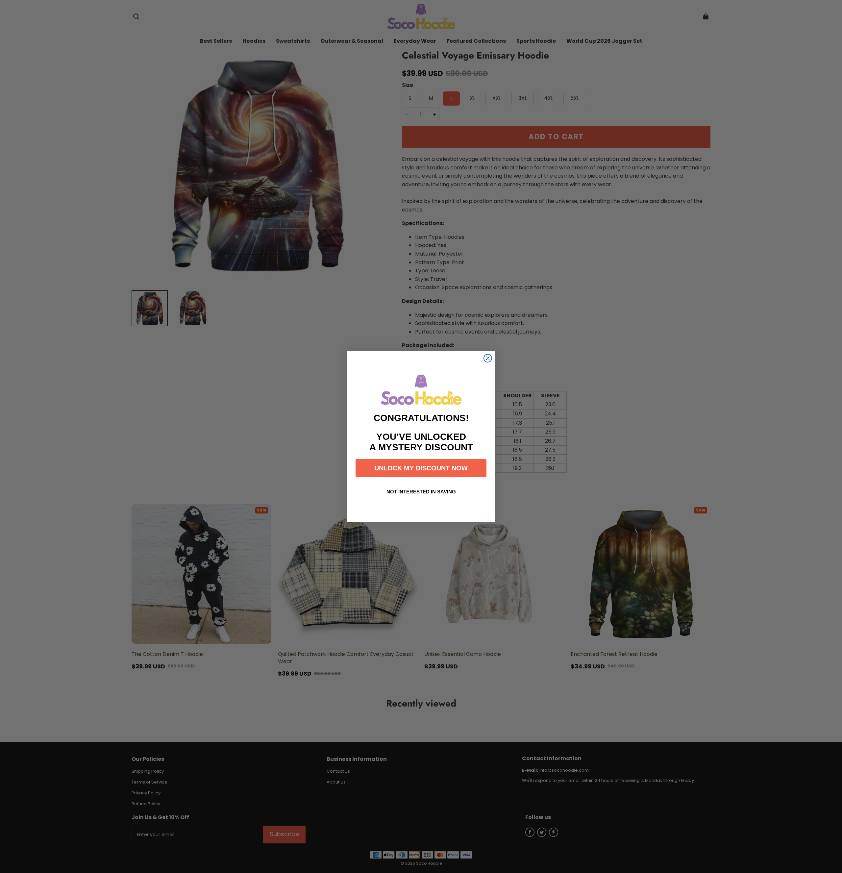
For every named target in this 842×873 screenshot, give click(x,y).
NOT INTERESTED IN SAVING (421, 491)
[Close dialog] (488, 358)
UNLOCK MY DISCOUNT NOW (421, 468)
